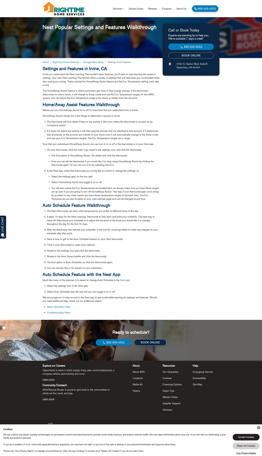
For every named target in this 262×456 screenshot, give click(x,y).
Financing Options (172, 384)
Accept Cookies (246, 437)
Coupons (167, 8)
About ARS (139, 371)
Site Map (197, 384)
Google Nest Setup (93, 62)
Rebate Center (170, 396)
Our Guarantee (170, 371)
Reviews (152, 8)
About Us (181, 8)
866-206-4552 (192, 46)
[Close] (258, 427)
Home (46, 62)
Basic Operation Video (59, 306)
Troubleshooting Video (58, 312)
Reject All (246, 446)
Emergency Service (203, 371)
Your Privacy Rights (246, 453)
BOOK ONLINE (191, 55)
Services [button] (117, 8)
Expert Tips (168, 390)
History (136, 390)
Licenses (167, 378)
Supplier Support (172, 403)
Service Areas (136, 8)
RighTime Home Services (66, 62)
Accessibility (199, 378)
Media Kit (137, 384)
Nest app (125, 280)
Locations (138, 378)
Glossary (167, 409)
